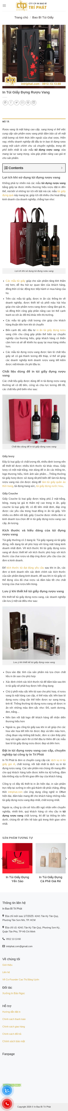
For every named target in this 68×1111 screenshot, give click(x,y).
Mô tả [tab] (5, 121)
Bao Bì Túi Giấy (43, 17)
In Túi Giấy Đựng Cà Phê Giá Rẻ (50, 879)
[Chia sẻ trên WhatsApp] (5, 102)
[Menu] (4, 5)
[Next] (65, 865)
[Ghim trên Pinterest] (28, 102)
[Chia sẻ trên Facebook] (11, 102)
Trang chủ (21, 17)
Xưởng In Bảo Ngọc (13, 993)
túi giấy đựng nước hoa (49, 486)
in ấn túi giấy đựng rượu (51, 330)
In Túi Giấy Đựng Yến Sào (17, 879)
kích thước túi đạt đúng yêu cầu (25, 567)
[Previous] (2, 865)
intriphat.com (15, 792)
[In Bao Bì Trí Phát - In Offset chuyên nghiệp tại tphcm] (31, 5)
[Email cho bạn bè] (22, 102)
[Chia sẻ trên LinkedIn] (33, 102)
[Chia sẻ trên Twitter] (16, 102)
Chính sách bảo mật (13, 1041)
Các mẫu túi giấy (15, 281)
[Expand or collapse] (62, 168)
